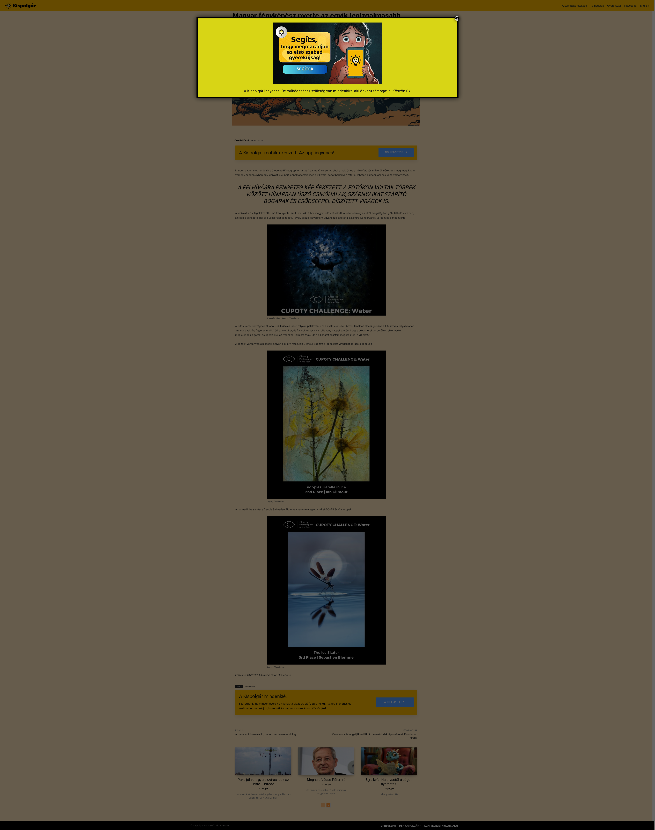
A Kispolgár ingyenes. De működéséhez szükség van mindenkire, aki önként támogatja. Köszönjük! (327, 91)
